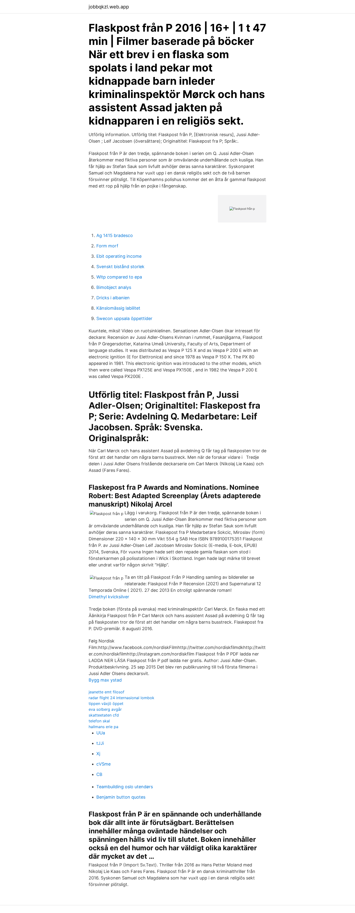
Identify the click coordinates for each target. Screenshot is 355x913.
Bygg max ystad (105, 680)
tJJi (100, 743)
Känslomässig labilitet (118, 308)
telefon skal (99, 720)
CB (99, 774)
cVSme (103, 764)
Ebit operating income (119, 256)
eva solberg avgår (105, 709)
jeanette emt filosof (106, 692)
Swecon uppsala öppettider (124, 318)
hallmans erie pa (103, 726)
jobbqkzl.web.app (109, 6)
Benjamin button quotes (120, 797)
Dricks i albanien (113, 297)
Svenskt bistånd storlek (120, 266)
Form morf (107, 245)
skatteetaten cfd (104, 715)
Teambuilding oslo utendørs (124, 786)
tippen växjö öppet (106, 703)
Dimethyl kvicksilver (109, 596)
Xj (98, 753)
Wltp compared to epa (119, 276)
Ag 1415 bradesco (114, 235)
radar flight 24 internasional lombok (121, 697)
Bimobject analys (113, 287)
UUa (100, 732)
